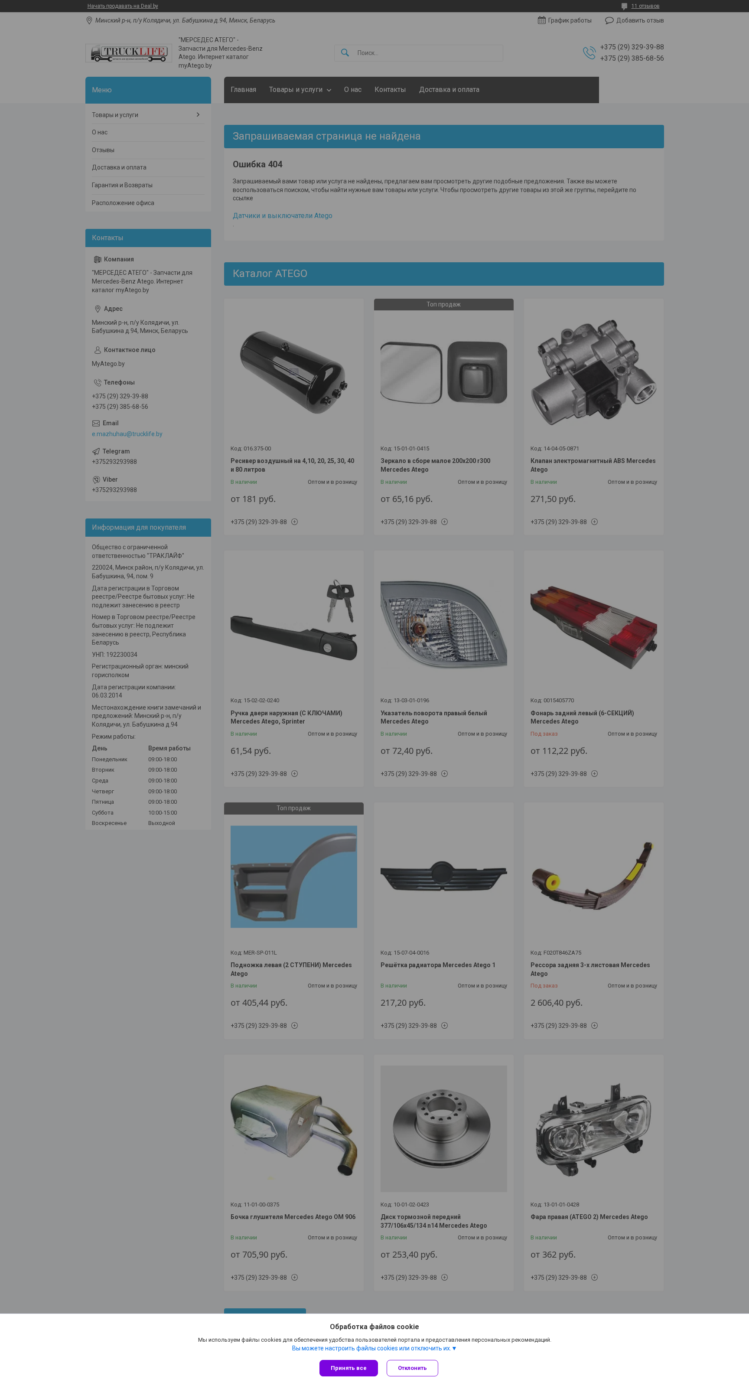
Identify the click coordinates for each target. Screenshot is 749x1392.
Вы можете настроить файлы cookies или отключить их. (371, 1348)
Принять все (349, 1368)
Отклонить (412, 1368)
